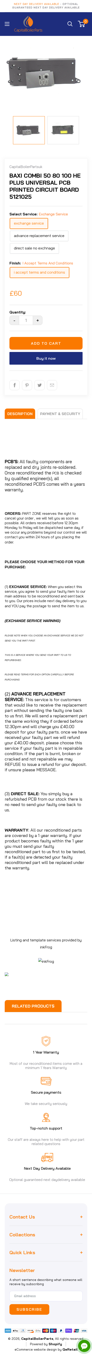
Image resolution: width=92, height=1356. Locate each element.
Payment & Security (60, 414)
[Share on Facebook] (14, 385)
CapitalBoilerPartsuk (25, 166)
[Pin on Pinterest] (27, 385)
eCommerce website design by (38, 1349)
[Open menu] (7, 24)
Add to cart (46, 343)
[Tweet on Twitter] (39, 385)
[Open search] (70, 24)
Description (20, 414)
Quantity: (17, 312)
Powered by (46, 1344)
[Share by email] (52, 385)
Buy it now (46, 358)
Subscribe (29, 1309)
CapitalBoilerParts (37, 1339)
